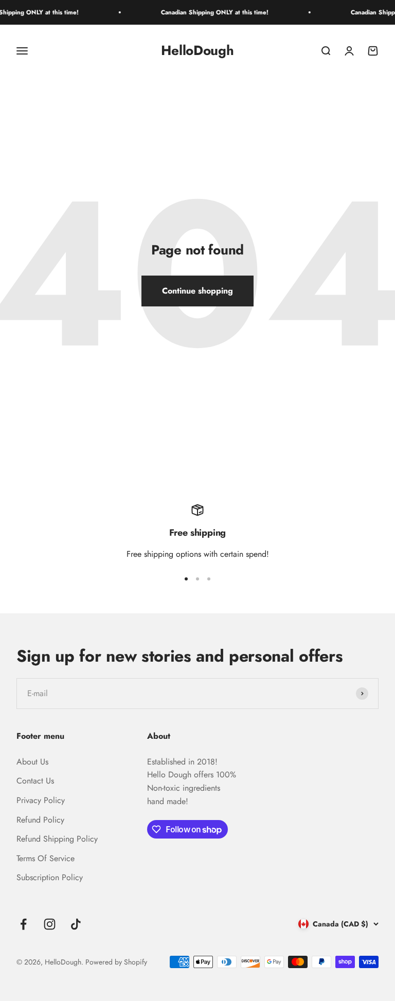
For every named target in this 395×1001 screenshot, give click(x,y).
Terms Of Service (45, 858)
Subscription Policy (49, 877)
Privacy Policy (40, 800)
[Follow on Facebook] (23, 924)
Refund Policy (40, 820)
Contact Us (35, 781)
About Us (32, 762)
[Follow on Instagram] (50, 924)
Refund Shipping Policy (57, 839)
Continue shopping (197, 291)
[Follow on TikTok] (76, 924)
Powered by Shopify (116, 962)
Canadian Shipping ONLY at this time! (208, 12)
